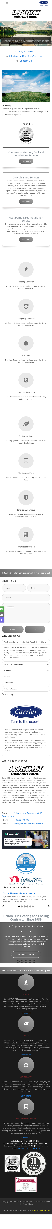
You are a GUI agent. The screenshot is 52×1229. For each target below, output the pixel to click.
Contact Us (26, 60)
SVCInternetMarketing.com (40, 1213)
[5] (30, 906)
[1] (19, 906)
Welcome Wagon (10, 689)
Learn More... (26, 161)
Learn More (29, 958)
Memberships (9, 683)
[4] (27, 906)
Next (48, 95)
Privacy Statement (43, 1204)
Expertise (7, 670)
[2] (22, 906)
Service (7, 676)
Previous (4, 95)
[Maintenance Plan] (26, 86)
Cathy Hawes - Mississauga (19, 893)
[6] (33, 906)
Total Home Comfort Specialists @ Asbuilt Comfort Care (25, 642)
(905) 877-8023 (25, 51)
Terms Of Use (28, 1207)
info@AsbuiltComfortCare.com (25, 56)
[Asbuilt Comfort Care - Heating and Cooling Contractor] (26, 14)
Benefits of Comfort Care (13, 664)
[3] (25, 906)
